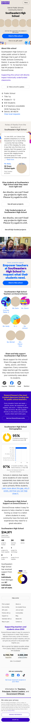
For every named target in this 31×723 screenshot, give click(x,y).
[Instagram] (7, 675)
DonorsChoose (5, 2)
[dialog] (15, 710)
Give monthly (5, 607)
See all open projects (16, 204)
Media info (19, 618)
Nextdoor (26, 386)
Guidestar (17, 650)
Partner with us (6, 613)
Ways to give (5, 621)
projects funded (23, 656)
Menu (26, 2)
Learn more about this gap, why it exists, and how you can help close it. (15, 491)
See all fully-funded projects (15, 230)
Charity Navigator (22, 648)
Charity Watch (11, 648)
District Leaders (18, 691)
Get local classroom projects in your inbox (15, 680)
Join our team (19, 610)
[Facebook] (18, 675)
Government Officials (15, 694)
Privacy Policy (11, 710)
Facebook (12, 386)
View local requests (12, 114)
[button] (4, 384)
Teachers (21, 689)
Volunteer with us (6, 618)
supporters (8, 656)
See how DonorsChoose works (15, 418)
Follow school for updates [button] (16, 87)
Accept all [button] (15, 719)
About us (18, 604)
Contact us (19, 621)
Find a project (6, 604)
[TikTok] (23, 675)
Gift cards (4, 610)
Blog (17, 615)
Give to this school (15, 36)
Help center (15, 598)
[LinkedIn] (12, 675)
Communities (19, 613)
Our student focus (21, 607)
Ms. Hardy (7, 164)
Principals (6, 691)
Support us (5, 615)
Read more (10, 159)
